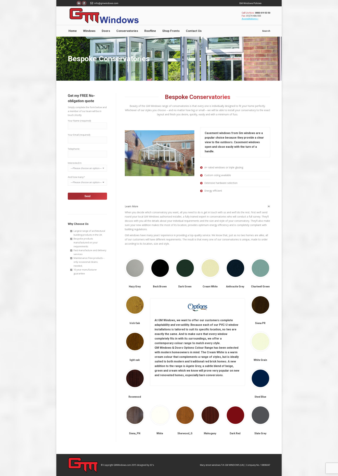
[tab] (197, 206)
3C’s (152, 464)
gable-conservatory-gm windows (159, 153)
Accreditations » (250, 18)
